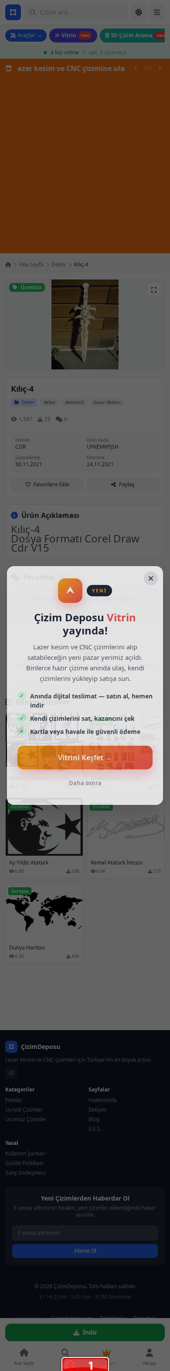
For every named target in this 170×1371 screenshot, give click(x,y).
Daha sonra (85, 783)
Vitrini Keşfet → (85, 757)
